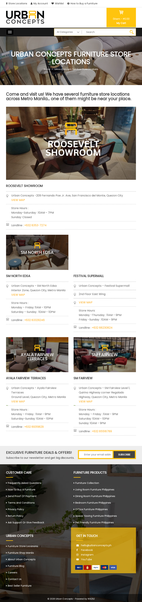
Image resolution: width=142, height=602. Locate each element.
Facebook (87, 550)
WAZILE (91, 598)
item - (121, 19)
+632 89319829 (34, 427)
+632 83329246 (34, 320)
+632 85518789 (102, 431)
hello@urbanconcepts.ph (96, 545)
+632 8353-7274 (35, 225)
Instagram (87, 554)
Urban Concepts (64, 598)
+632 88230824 (102, 328)
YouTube (86, 559)
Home (47, 69)
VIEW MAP (18, 200)
